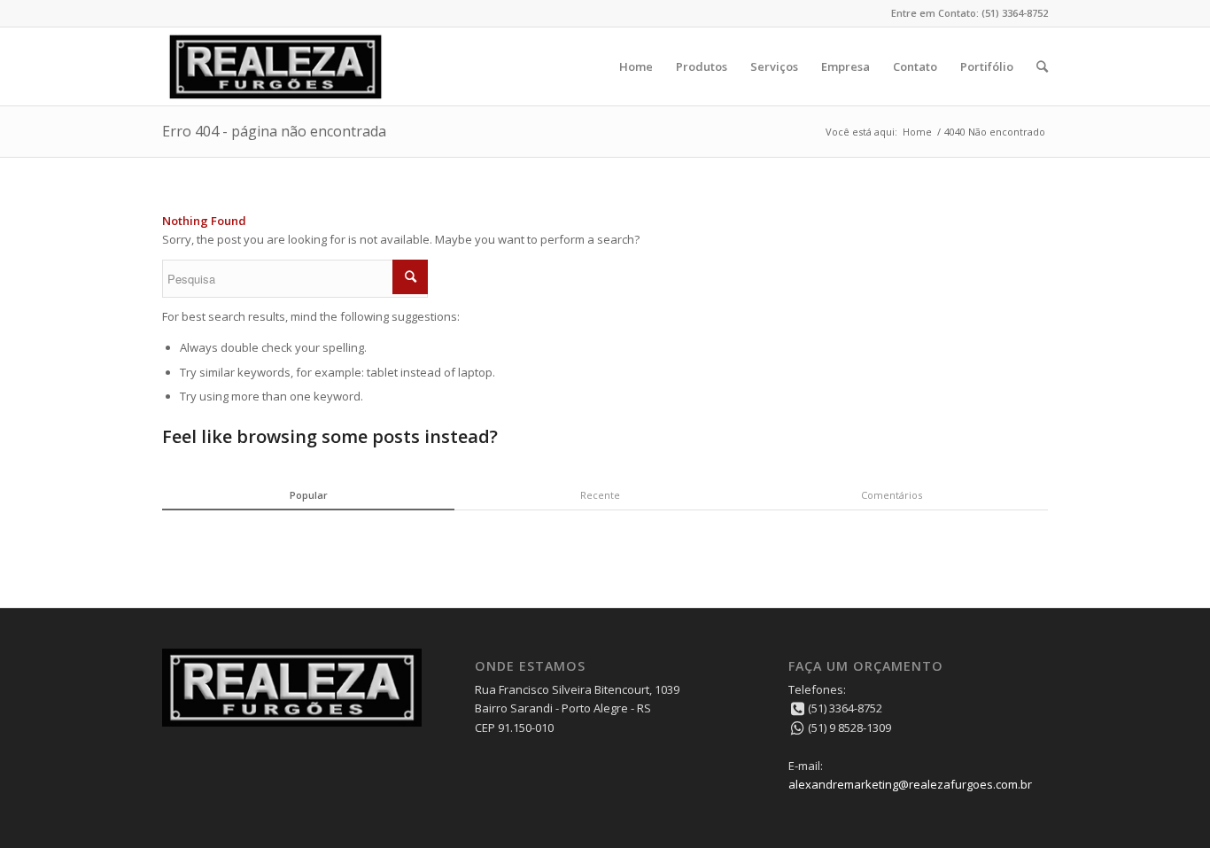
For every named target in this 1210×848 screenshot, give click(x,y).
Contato (915, 66)
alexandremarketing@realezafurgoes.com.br (910, 784)
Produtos (701, 66)
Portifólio (986, 66)
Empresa (845, 66)
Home (636, 66)
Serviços (774, 66)
